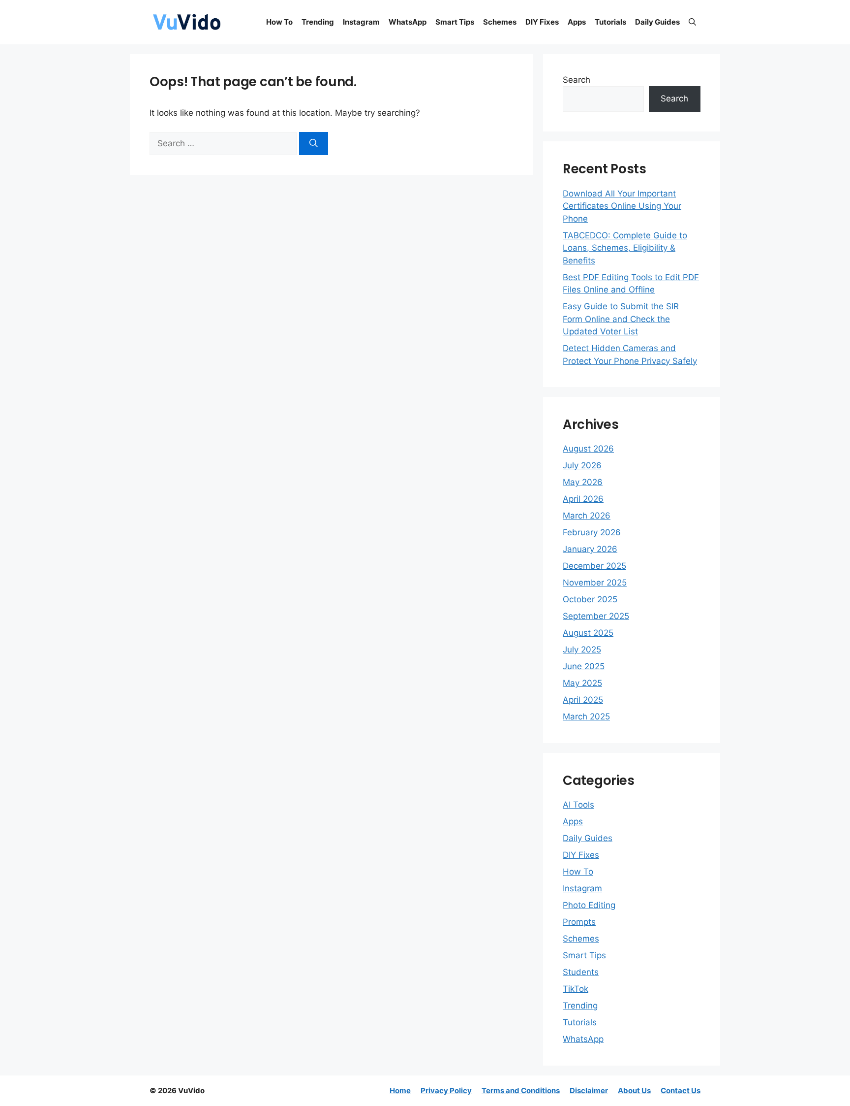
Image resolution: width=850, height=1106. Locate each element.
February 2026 (592, 532)
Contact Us (680, 1090)
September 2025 (596, 616)
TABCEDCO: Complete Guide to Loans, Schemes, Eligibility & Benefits (625, 247)
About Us (634, 1090)
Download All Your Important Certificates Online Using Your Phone (622, 206)
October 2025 (590, 599)
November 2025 (595, 582)
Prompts (579, 922)
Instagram (361, 22)
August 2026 (588, 449)
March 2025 (586, 716)
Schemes (499, 22)
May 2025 (582, 683)
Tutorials (610, 22)
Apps (577, 22)
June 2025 (584, 666)
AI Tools (578, 805)
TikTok (575, 989)
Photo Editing (589, 905)
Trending (318, 22)
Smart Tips (454, 22)
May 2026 (583, 482)
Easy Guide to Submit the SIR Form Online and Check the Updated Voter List (621, 318)
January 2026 (590, 549)
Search (576, 80)
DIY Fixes (542, 22)
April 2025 (583, 700)
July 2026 (582, 465)
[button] (692, 22)
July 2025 (582, 649)
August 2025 (588, 633)
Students (581, 972)
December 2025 (594, 566)
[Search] (313, 144)
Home (400, 1090)
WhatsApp (407, 22)
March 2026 (586, 515)
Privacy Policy (446, 1090)
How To (279, 22)
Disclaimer (589, 1090)
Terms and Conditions (521, 1090)
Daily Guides (657, 22)
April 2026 (583, 499)
